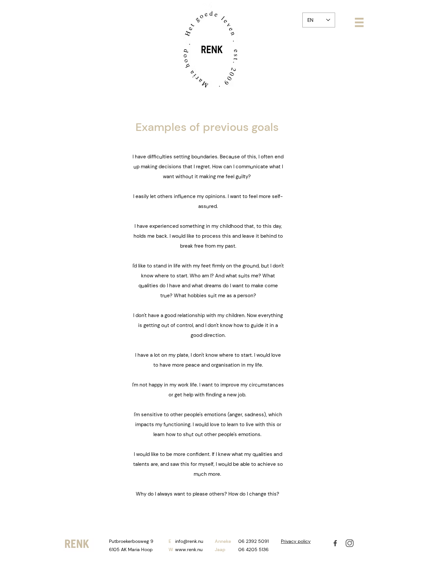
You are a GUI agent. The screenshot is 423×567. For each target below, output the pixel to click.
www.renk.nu (189, 549)
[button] (359, 22)
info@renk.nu (189, 541)
